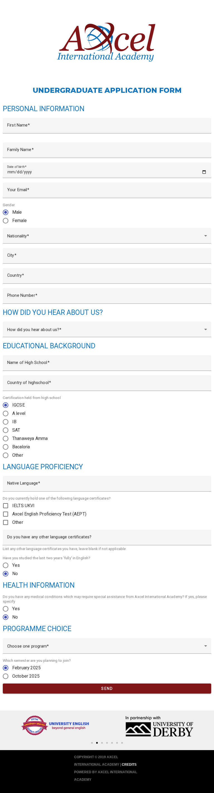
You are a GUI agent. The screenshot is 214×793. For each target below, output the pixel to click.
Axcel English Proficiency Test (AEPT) (49, 514)
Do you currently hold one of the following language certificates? (57, 498)
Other (17, 455)
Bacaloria (21, 446)
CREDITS (129, 765)
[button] (92, 743)
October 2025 (26, 676)
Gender (9, 205)
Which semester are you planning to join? (37, 660)
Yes (16, 565)
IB (14, 421)
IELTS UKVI (23, 505)
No (15, 573)
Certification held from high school (32, 397)
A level (18, 413)
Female (19, 220)
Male (17, 212)
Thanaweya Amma (30, 438)
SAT (16, 430)
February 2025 (26, 667)
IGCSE (18, 405)
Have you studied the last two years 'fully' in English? (46, 558)
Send (107, 688)
